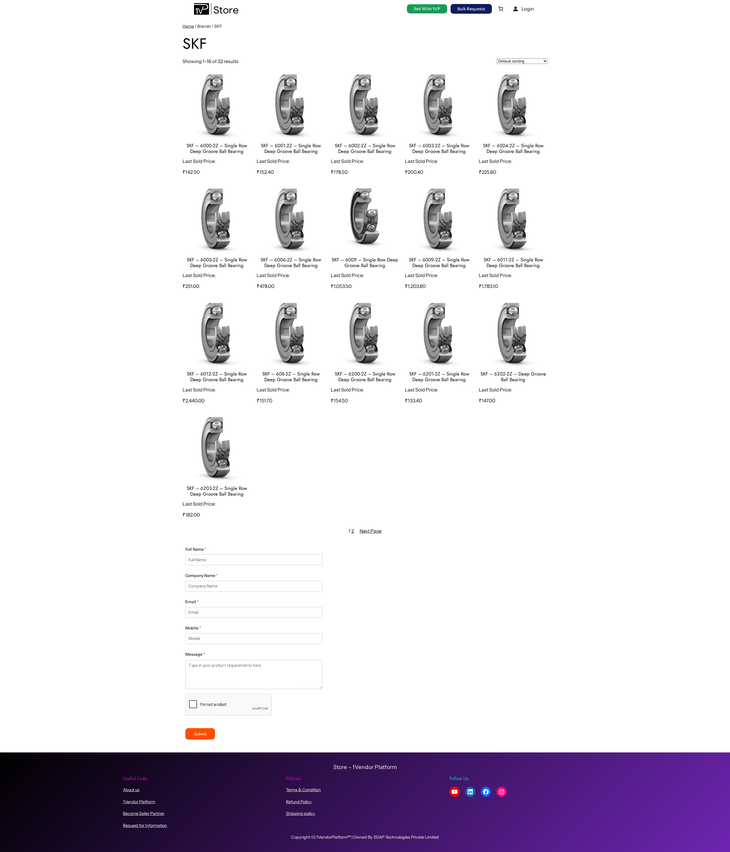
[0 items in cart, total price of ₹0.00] (501, 9)
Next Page (371, 531)
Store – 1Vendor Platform (365, 767)
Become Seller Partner (143, 813)
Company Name (201, 575)
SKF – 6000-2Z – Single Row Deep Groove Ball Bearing (216, 148)
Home (188, 26)
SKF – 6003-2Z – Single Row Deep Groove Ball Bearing (439, 148)
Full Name (195, 549)
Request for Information (145, 825)
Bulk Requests (471, 8)
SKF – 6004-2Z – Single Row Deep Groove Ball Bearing (513, 148)
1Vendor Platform (139, 801)
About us (131, 789)
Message (195, 654)
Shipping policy (300, 813)
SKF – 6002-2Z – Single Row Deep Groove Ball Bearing (365, 148)
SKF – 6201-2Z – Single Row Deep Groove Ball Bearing (439, 376)
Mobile (193, 628)
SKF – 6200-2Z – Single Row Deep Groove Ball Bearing (365, 376)
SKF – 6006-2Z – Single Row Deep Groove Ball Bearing (291, 262)
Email (192, 601)
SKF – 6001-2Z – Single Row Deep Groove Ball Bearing (291, 148)
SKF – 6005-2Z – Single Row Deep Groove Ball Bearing (217, 262)
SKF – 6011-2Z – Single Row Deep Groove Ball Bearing (513, 262)
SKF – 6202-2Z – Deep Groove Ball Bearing (513, 376)
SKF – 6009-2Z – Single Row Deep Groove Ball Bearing (439, 262)
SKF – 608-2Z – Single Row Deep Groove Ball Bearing (291, 376)
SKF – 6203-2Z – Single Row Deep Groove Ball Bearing (217, 491)
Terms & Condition (303, 789)
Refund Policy (299, 801)
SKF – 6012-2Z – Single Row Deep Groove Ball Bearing (217, 376)
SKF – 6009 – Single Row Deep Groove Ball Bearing (365, 262)
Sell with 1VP (427, 8)
